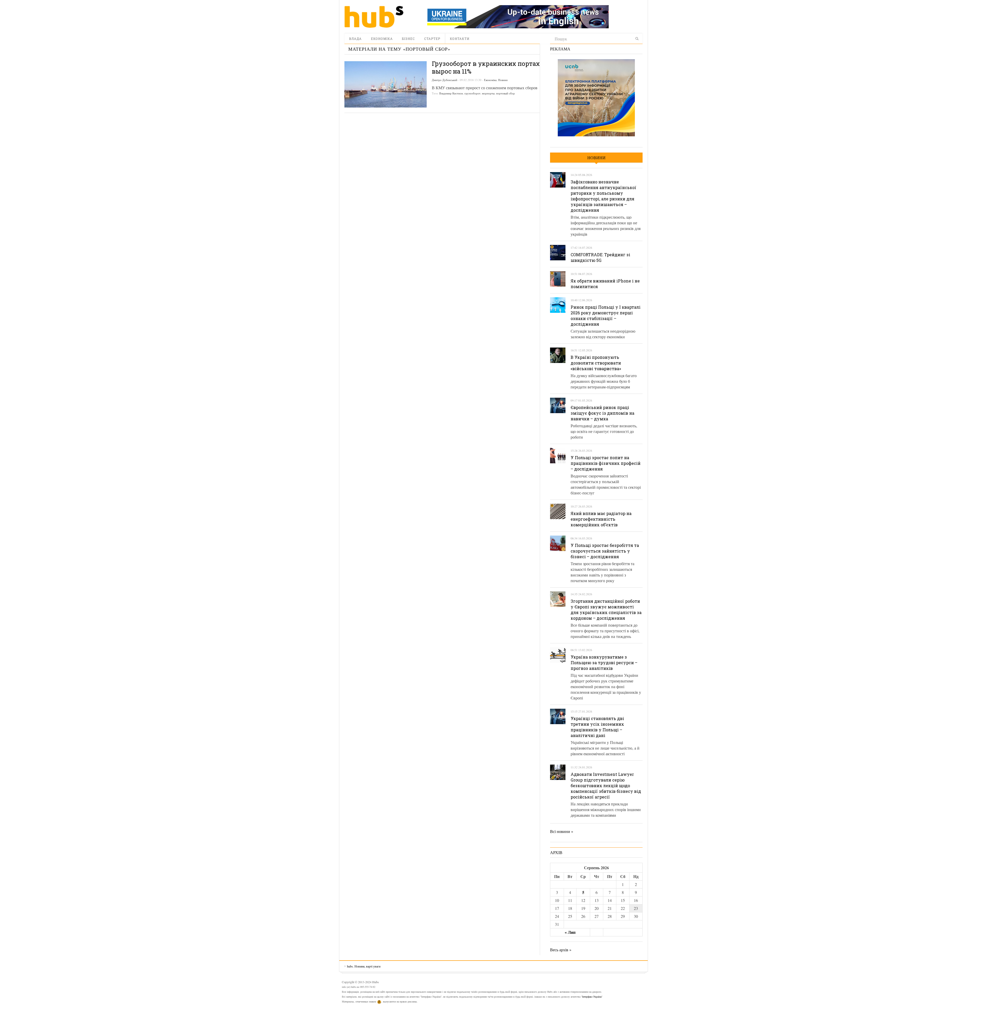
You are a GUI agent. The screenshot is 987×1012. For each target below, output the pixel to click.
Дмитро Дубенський (444, 80)
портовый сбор (505, 93)
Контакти (459, 39)
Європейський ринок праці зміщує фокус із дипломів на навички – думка (602, 413)
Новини (503, 80)
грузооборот (472, 93)
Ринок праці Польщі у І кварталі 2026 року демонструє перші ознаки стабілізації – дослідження (606, 315)
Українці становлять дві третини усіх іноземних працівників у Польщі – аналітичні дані (597, 727)
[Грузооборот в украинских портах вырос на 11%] (385, 84)
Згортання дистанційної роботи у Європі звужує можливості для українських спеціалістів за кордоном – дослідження (606, 609)
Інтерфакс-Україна (591, 996)
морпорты (488, 93)
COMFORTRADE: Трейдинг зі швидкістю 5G (600, 257)
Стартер (432, 39)
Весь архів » (560, 949)
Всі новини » (561, 831)
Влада (355, 39)
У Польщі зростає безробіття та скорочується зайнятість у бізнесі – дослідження (605, 551)
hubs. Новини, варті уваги (374, 16)
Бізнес (408, 39)
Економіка (382, 39)
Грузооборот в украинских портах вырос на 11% (486, 67)
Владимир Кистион (451, 93)
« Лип (570, 932)
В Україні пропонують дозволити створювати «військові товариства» (596, 362)
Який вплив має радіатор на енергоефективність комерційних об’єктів (601, 519)
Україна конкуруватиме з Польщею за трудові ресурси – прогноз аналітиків (604, 662)
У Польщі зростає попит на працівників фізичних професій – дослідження (606, 463)
